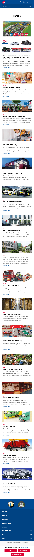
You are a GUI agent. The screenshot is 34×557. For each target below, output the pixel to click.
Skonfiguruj (24, 550)
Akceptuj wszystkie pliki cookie (18, 554)
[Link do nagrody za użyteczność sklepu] (21, 504)
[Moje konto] (24, 2)
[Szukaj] (29, 6)
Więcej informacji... (25, 547)
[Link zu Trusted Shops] (11, 504)
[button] (17, 67)
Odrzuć (11, 550)
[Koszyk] (27, 2)
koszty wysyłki (25, 542)
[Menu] (30, 2)
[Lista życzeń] (20, 2)
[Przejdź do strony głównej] (6, 2)
